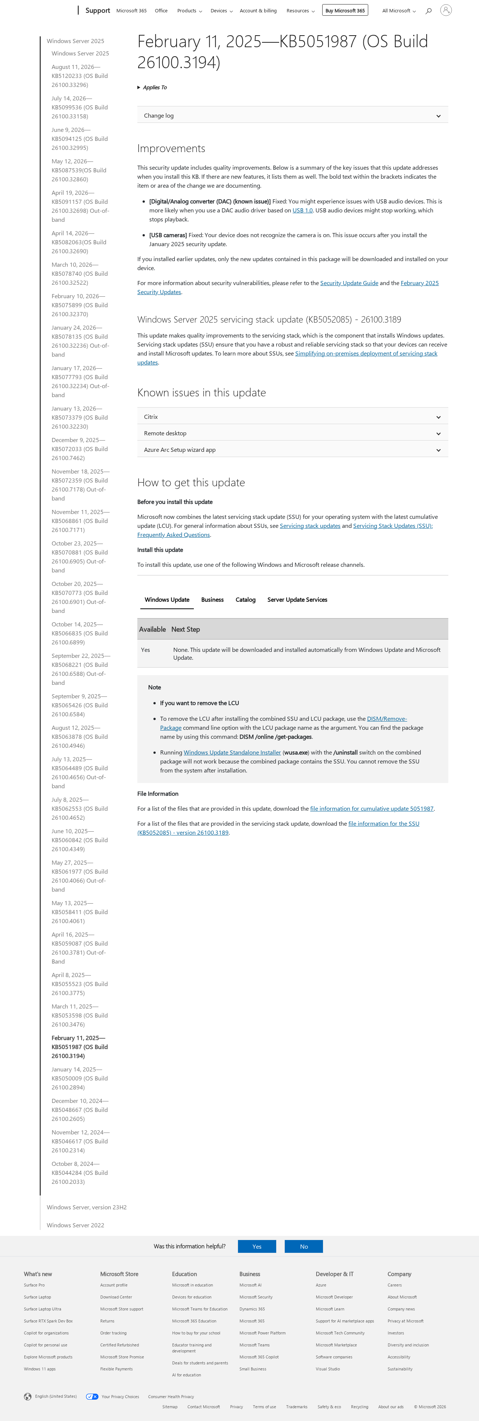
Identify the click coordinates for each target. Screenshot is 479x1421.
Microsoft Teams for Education (200, 1309)
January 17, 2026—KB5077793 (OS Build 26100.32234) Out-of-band (80, 381)
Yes (257, 1246)
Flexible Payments (116, 1369)
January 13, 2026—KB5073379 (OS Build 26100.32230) (80, 417)
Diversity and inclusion (408, 1345)
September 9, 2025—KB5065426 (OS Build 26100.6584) (80, 705)
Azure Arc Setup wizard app (180, 449)
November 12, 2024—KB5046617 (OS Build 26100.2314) (81, 1141)
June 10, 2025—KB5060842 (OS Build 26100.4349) (80, 840)
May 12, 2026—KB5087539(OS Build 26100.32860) (79, 170)
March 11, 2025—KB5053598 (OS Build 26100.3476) (80, 1015)
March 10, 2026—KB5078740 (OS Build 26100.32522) (80, 273)
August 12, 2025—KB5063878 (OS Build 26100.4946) (80, 736)
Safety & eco (329, 1406)
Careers (395, 1285)
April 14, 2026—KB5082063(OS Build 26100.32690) (79, 242)
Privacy (236, 1406)
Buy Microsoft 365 (345, 10)
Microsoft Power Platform (263, 1333)
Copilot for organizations (46, 1333)
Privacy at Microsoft (406, 1321)
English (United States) (56, 1396)
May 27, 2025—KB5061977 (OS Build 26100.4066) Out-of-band (80, 875)
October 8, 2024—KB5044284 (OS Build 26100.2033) (80, 1172)
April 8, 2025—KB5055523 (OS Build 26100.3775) (80, 984)
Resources (298, 10)
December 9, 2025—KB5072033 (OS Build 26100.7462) (80, 449)
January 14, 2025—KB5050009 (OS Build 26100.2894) (80, 1078)
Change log (159, 115)
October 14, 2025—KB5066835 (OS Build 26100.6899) (80, 633)
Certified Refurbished (119, 1345)
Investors (396, 1333)
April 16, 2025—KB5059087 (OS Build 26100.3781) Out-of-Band (80, 947)
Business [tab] (212, 599)
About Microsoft (402, 1297)
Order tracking (113, 1333)
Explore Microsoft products (48, 1357)
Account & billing (258, 10)
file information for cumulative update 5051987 (372, 808)
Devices (219, 10)
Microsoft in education (192, 1285)
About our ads (391, 1406)
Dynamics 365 (252, 1309)
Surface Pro (34, 1285)
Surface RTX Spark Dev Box (48, 1321)
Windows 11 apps (40, 1369)
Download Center (116, 1297)
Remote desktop (165, 433)
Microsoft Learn (330, 1309)
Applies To (155, 87)
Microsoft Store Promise (122, 1357)
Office (161, 10)
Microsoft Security (256, 1297)
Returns (107, 1321)
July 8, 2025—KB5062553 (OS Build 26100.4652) (80, 808)
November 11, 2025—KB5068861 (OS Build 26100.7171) (81, 520)
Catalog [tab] (246, 599)
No (304, 1246)
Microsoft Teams (255, 1345)
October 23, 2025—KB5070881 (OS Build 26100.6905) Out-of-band (80, 556)
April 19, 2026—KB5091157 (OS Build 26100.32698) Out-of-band (80, 205)
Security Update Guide (349, 283)
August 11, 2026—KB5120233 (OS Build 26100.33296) (80, 75)
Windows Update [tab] (167, 599)
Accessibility (399, 1357)
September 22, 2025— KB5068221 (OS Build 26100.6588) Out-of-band (81, 668)
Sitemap (169, 1406)
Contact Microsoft (203, 1406)
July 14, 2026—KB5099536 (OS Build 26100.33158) (80, 107)
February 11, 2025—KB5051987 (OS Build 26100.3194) (80, 1046)
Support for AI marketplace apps (345, 1321)
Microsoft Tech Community (340, 1333)
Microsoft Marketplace (336, 1345)
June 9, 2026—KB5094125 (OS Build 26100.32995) (80, 138)
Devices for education (191, 1297)
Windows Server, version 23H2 (87, 1207)
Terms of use (264, 1406)
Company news (401, 1309)
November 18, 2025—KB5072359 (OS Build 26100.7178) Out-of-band (81, 484)
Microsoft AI (251, 1285)
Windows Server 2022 (75, 1225)
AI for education (186, 1375)
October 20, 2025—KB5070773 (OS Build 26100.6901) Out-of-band (80, 597)
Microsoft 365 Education (194, 1321)
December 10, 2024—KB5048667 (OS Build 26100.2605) (80, 1109)
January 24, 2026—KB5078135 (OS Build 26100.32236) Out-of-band (80, 340)
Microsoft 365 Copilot (259, 1357)
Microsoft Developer (334, 1297)
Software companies (334, 1357)
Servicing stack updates (310, 525)
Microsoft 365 (131, 10)
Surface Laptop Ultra (42, 1309)
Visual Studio (328, 1369)
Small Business (253, 1369)
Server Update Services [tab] (297, 599)
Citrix (151, 416)
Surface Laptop (37, 1297)
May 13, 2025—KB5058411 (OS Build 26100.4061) (80, 912)
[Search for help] (428, 9)
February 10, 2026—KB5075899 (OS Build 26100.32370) (80, 305)
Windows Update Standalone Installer (232, 752)
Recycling (359, 1406)
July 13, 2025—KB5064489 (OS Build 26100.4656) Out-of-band (80, 772)
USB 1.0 (303, 210)
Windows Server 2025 (75, 41)
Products (186, 10)
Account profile (114, 1285)
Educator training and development (191, 1348)
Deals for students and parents (200, 1363)
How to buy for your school (196, 1333)
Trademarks (297, 1406)
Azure (321, 1285)
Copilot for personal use (45, 1345)
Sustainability (400, 1369)
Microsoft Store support (121, 1309)
